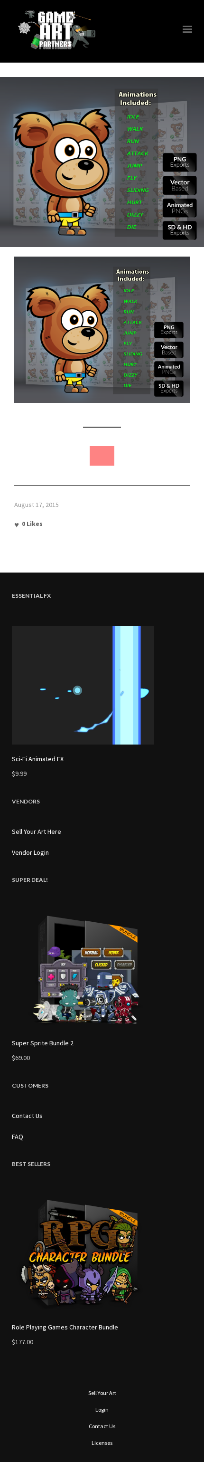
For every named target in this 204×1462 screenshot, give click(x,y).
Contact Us (27, 1115)
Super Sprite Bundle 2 (43, 1043)
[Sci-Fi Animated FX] (102, 685)
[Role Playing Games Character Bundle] (102, 1253)
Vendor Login (30, 852)
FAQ (17, 1136)
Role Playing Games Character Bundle (65, 1327)
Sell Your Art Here (36, 831)
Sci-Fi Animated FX (38, 759)
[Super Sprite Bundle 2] (102, 969)
